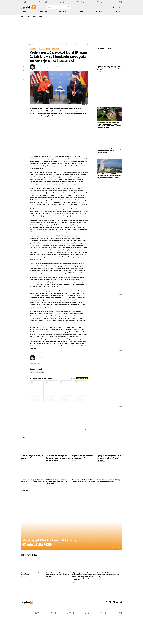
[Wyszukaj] (68, 7)
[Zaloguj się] (113, 7)
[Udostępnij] (23, 84)
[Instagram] (120, 602)
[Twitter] (110, 602)
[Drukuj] (23, 75)
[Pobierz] (23, 80)
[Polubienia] (23, 66)
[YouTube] (117, 602)
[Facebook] (106, 602)
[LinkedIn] (113, 602)
